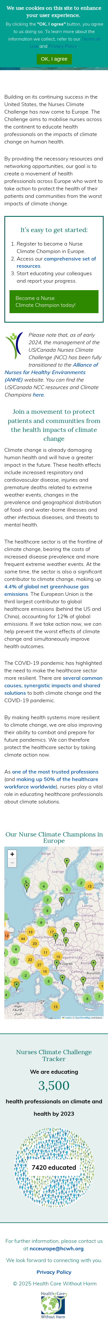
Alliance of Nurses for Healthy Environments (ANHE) (51, 372)
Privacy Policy (62, 46)
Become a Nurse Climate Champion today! (45, 301)
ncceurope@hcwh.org (57, 1248)
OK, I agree (54, 59)
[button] (62, 902)
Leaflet (67, 1017)
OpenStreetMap (82, 1017)
